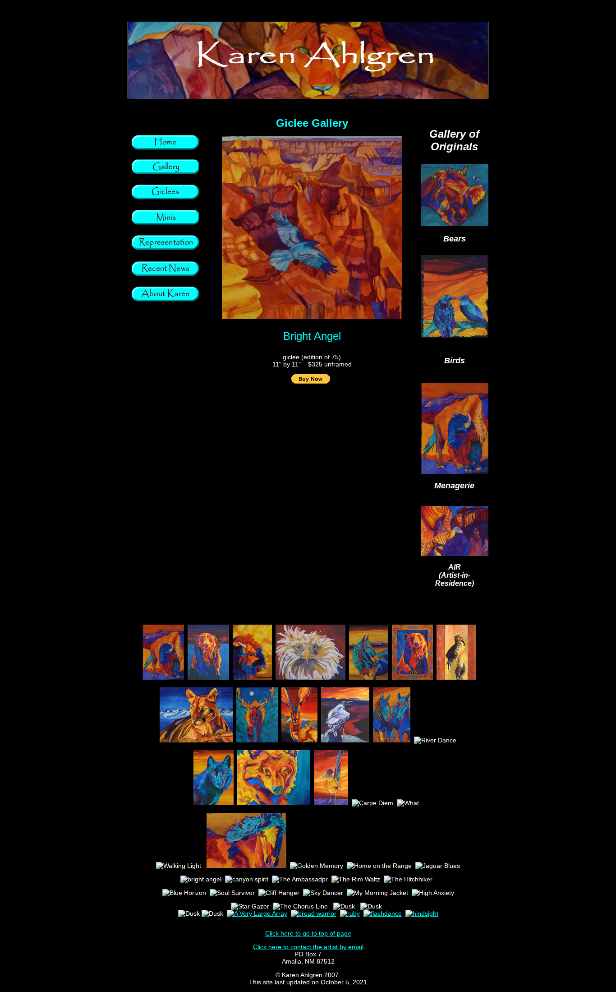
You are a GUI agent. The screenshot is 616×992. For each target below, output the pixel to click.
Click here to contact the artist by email (308, 946)
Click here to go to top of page (308, 933)
